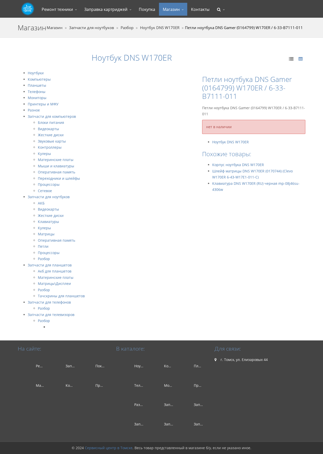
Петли (43, 246)
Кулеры (44, 153)
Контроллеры (50, 147)
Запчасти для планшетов (50, 265)
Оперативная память (56, 172)
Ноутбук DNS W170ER (159, 27)
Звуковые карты (52, 141)
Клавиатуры (48, 221)
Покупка (147, 9)
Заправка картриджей (105, 9)
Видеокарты (48, 128)
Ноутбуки (36, 73)
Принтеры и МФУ (43, 104)
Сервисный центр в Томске (108, 447)
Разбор (127, 27)
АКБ (41, 203)
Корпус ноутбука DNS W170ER (238, 164)
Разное (34, 110)
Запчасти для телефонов (49, 302)
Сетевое (45, 190)
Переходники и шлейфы (59, 178)
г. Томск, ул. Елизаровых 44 (244, 359)
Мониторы (37, 97)
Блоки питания (51, 122)
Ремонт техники (57, 9)
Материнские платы (55, 159)
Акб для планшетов (54, 271)
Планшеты (37, 85)
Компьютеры (39, 79)
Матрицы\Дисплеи (54, 283)
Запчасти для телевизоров (51, 314)
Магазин (171, 9)
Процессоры (49, 184)
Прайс (100, 385)
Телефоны (36, 91)
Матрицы (46, 234)
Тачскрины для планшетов (61, 295)
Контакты (200, 9)
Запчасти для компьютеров (52, 116)
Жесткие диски (51, 134)
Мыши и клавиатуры (56, 166)
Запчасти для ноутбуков (91, 27)
